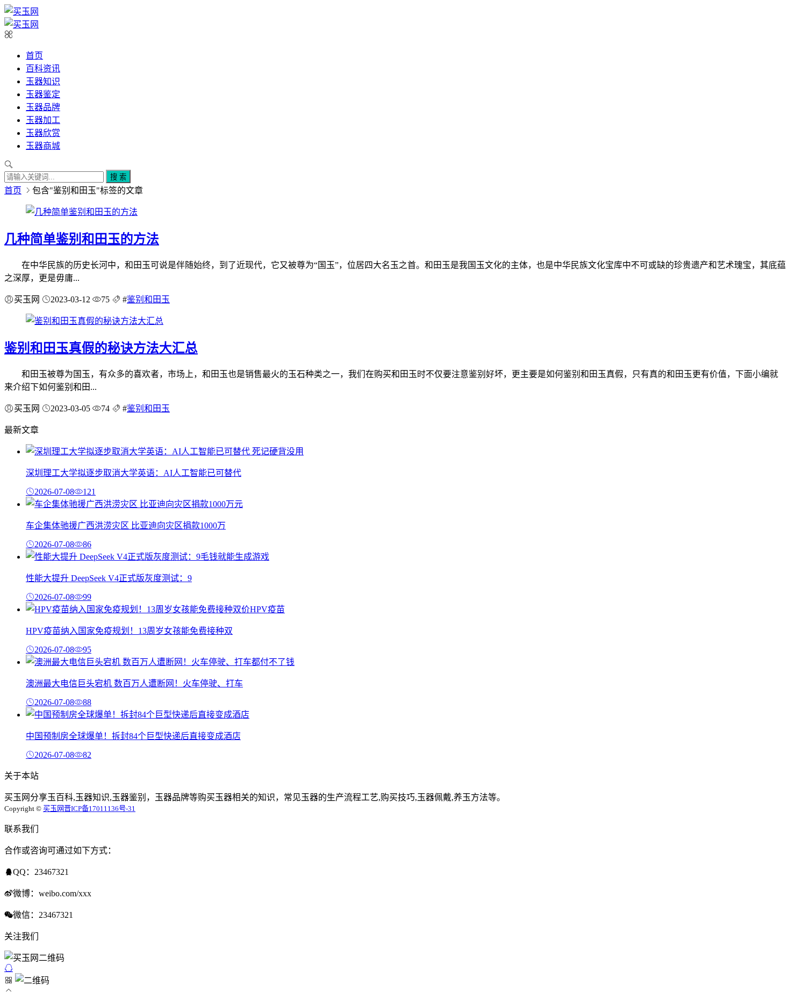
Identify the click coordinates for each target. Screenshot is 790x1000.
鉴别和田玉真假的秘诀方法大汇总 (101, 348)
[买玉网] (21, 11)
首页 (34, 55)
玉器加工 (43, 120)
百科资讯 (43, 68)
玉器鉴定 (43, 94)
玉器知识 (43, 81)
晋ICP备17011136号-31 (99, 809)
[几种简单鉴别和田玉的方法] (82, 211)
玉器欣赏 (43, 132)
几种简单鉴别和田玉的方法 (81, 239)
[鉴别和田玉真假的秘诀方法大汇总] (94, 320)
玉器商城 (43, 145)
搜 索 (118, 177)
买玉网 (53, 809)
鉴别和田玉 (148, 299)
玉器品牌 (43, 107)
